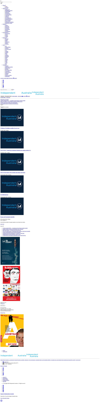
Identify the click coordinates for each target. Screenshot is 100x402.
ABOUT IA (5, 8)
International (7, 29)
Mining (6, 42)
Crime (6, 54)
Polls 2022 (7, 26)
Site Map (4, 381)
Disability (7, 55)
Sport (6, 58)
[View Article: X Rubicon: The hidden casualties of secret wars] (12, 125)
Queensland (7, 71)
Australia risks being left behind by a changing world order (13, 233)
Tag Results (5, 351)
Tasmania (7, 73)
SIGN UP (2, 224)
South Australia (8, 72)
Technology (7, 41)
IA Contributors (8, 17)
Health (6, 57)
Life (4, 45)
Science (6, 35)
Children (6, 52)
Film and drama (8, 49)
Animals (6, 51)
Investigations (7, 31)
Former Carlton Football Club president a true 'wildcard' (13, 229)
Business (4, 37)
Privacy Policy (7, 21)
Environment (5, 32)
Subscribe (2, 366)
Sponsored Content (8, 23)
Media (6, 40)
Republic (6, 69)
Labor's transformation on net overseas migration (12, 232)
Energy (6, 34)
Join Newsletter (8, 19)
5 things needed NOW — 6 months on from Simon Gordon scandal (12, 100)
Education (7, 56)
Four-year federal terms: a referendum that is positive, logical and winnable (16, 231)
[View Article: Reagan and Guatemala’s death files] (12, 214)
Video (6, 61)
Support (7, 393)
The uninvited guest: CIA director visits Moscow (9, 103)
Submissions (5, 378)
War (6, 63)
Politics (4, 24)
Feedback (7, 16)
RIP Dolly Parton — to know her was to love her (12, 230)
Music (6, 53)
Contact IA (7, 15)
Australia (4, 64)
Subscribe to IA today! (4, 99)
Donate (5, 366)
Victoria (6, 74)
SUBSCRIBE (7, 11)
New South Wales (8, 70)
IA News (6, 7)
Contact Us (6, 361)
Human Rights (7, 47)
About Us (4, 377)
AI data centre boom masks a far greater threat (8, 102)
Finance (6, 39)
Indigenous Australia (9, 66)
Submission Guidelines (9, 22)
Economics (7, 28)
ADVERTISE (7, 13)
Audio (6, 62)
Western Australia (8, 75)
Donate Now (2, 312)
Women (6, 59)
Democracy (7, 27)
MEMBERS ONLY (8, 10)
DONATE (7, 12)
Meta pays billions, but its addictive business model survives (11, 101)
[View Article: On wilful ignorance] (12, 192)
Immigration (7, 76)
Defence (6, 30)
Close (1, 398)
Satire (6, 60)
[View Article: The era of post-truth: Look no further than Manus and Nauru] (12, 170)
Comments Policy (8, 14)
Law (6, 50)
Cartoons (6, 48)
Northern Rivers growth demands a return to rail (11, 234)
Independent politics (8, 18)
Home (4, 5)
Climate (6, 36)
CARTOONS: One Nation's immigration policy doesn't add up (14, 235)
